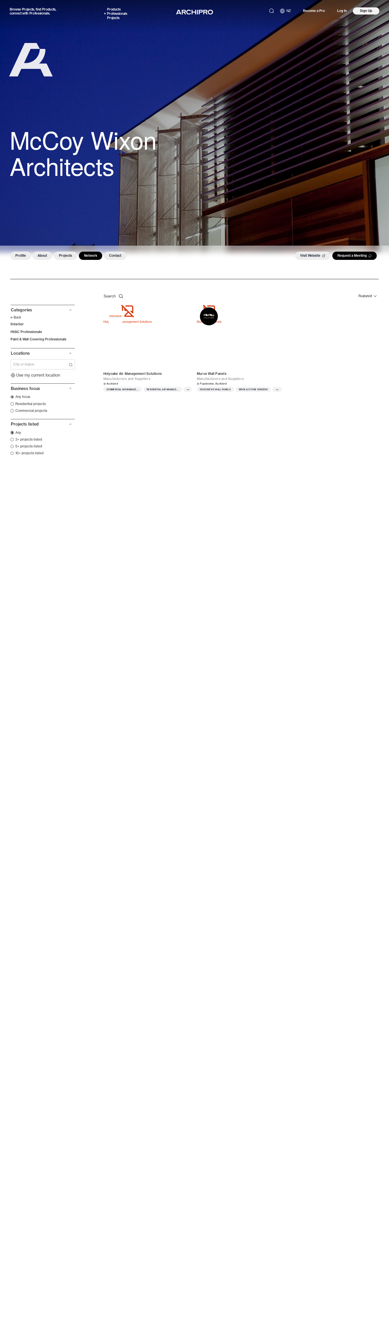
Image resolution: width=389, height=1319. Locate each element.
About (42, 256)
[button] (43, 312)
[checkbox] (20, 397)
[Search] (271, 11)
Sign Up (366, 11)
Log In (342, 11)
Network (90, 256)
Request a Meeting (352, 256)
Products (49, 9)
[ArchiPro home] (194, 12)
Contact (115, 256)
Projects (28, 9)
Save (182, 311)
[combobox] (40, 364)
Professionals (39, 13)
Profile (20, 256)
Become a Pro (314, 11)
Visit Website (310, 256)
